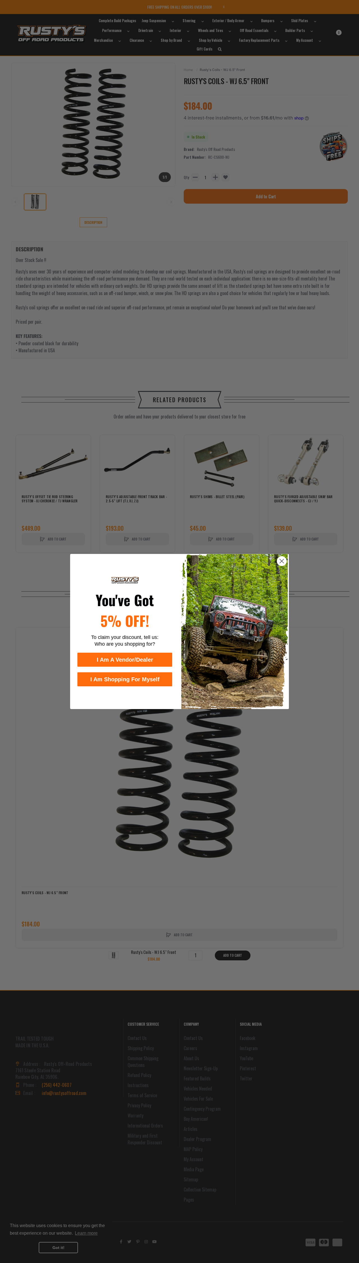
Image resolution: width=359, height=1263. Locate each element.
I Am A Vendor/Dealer (125, 660)
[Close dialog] (282, 561)
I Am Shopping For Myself (125, 679)
